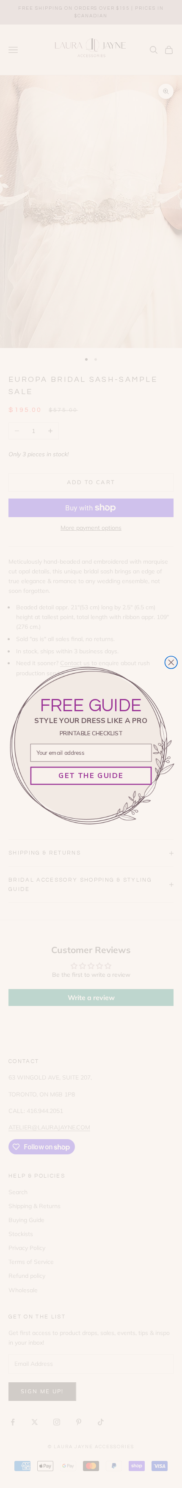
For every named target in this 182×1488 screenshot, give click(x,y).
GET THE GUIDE (90, 775)
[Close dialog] (171, 662)
